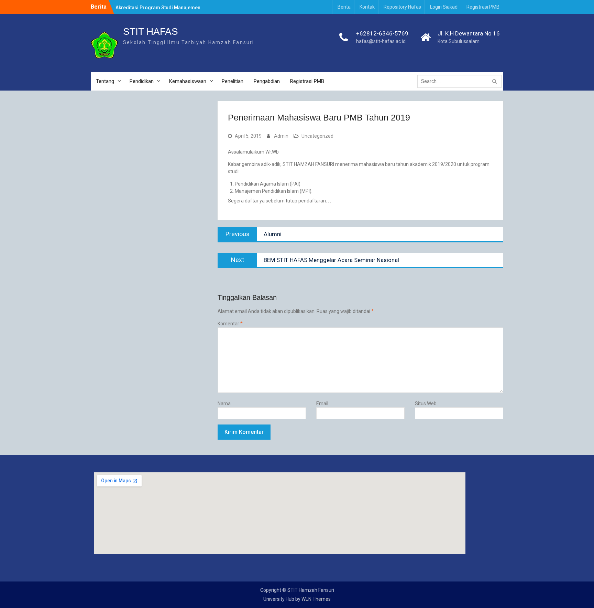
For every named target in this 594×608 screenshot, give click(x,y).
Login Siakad (444, 7)
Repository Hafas (402, 7)
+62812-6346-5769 (382, 33)
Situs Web (426, 403)
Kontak (367, 7)
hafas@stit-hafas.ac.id (381, 41)
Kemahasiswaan (187, 81)
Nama (224, 403)
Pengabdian (267, 81)
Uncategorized (317, 136)
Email (322, 403)
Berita (344, 7)
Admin (281, 136)
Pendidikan (142, 81)
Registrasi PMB (482, 7)
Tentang (105, 81)
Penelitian (232, 81)
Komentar (230, 323)
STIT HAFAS (150, 31)
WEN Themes (316, 599)
